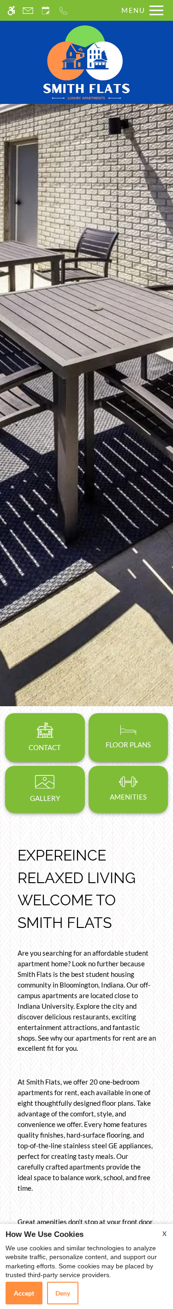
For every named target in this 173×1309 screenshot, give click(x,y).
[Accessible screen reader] (11, 10)
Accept (24, 1293)
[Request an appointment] (45, 10)
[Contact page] (27, 10)
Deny (62, 1293)
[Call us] (63, 10)
